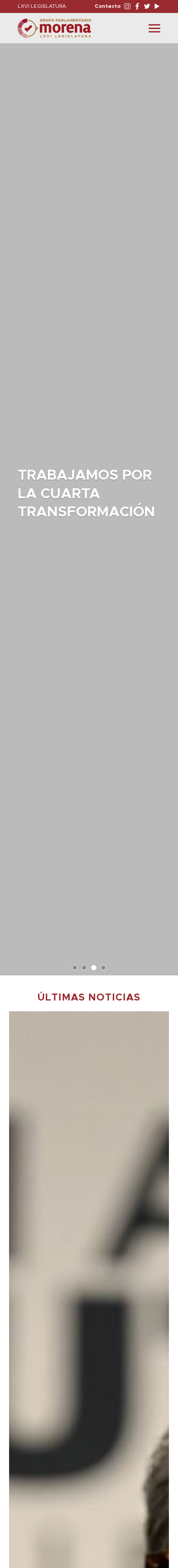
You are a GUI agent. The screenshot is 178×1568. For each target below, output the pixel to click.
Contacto (108, 6)
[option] (89, 505)
